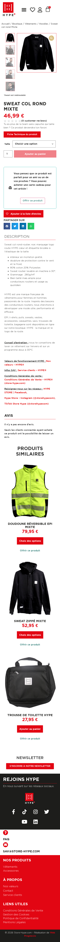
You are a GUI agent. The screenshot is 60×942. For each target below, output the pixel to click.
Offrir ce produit (33, 201)
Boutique (17, 24)
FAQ (6, 839)
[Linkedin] (35, 822)
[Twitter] (47, 812)
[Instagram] (35, 812)
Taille (7, 144)
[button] (24, 10)
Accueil (5, 24)
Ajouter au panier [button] (30, 729)
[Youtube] (24, 822)
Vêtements (31, 24)
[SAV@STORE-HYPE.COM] (5, 844)
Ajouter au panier (35, 154)
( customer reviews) (34, 121)
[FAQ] (5, 832)
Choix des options (30, 541)
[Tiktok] (24, 812)
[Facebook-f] (13, 812)
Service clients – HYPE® (32, 370)
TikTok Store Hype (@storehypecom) (26, 404)
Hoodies (43, 24)
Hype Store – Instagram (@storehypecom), (29, 398)
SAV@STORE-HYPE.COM (21, 851)
